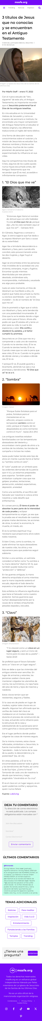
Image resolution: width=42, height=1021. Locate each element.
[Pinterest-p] (21, 1016)
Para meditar (28, 910)
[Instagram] (6, 1008)
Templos (14, 936)
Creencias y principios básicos (13, 43)
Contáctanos (12, 1001)
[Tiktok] (21, 1008)
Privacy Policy (27, 1001)
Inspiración (31, 8)
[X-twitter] (35, 1008)
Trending (11, 8)
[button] (4, 8)
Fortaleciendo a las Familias (21, 929)
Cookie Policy (22, 1003)
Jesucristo (29, 43)
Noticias (21, 8)
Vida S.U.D (29, 917)
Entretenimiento (21, 923)
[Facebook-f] (13, 1008)
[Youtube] (28, 1008)
